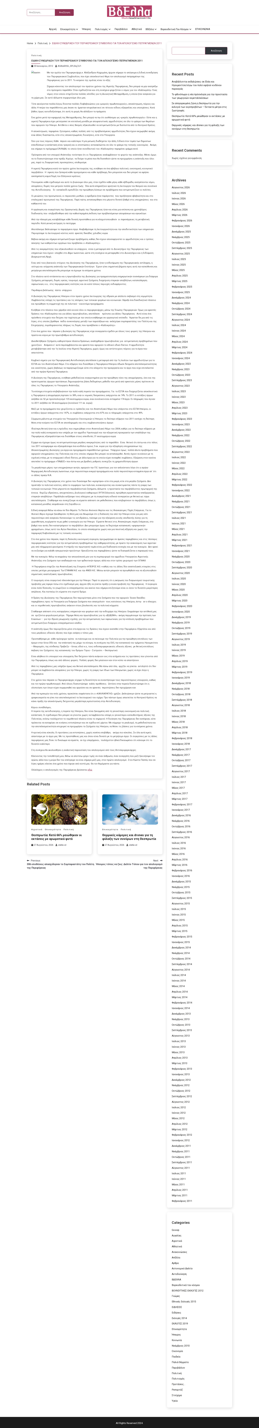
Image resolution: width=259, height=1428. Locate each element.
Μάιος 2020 (178, 589)
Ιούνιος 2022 (179, 462)
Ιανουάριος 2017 (181, 809)
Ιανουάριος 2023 (181, 424)
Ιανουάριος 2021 (181, 551)
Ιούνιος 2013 (179, 1046)
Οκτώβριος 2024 (181, 308)
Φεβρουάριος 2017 (182, 804)
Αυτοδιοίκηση (179, 1274)
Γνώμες (176, 1296)
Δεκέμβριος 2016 (181, 815)
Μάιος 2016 (178, 854)
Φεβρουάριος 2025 (182, 286)
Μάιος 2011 (178, 1184)
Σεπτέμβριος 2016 (182, 832)
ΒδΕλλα (150, 29)
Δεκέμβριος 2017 (181, 749)
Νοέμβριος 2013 (181, 1019)
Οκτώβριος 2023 (181, 374)
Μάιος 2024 (178, 336)
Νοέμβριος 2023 (181, 369)
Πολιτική (36, 55)
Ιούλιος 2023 (179, 391)
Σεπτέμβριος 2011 (182, 1162)
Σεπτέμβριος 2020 (182, 567)
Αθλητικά (137, 29)
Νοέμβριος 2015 (181, 887)
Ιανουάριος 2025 (181, 292)
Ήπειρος (86, 29)
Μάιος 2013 (178, 1052)
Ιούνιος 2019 (179, 650)
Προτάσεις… (178, 1384)
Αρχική (53, 29)
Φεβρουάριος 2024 (182, 352)
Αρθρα (175, 1263)
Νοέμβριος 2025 (181, 237)
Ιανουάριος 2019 (181, 677)
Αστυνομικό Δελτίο (182, 1268)
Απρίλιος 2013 (180, 1057)
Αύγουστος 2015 (181, 903)
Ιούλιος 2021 (179, 518)
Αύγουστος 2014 (181, 969)
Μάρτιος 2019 (179, 666)
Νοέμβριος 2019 (181, 622)
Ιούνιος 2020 (179, 584)
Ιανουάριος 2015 (181, 942)
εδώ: (90, 769)
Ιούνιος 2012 (179, 1112)
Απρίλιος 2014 (180, 991)
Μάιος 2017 (178, 787)
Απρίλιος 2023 (180, 407)
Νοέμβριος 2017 (181, 755)
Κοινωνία (177, 1340)
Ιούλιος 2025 (179, 259)
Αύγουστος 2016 (181, 837)
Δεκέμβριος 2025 (181, 231)
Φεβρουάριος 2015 (182, 936)
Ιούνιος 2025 (179, 264)
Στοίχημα (177, 1395)
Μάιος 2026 (178, 204)
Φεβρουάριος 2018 (182, 738)
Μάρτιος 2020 (179, 600)
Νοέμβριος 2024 (181, 303)
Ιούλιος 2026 (179, 193)
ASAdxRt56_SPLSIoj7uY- (70, 66)
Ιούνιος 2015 (179, 914)
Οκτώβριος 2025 (181, 242)
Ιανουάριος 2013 (181, 1074)
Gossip (175, 1230)
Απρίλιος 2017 (180, 793)
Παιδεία (176, 1356)
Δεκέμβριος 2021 (181, 496)
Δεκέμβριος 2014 (181, 947)
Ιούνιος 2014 (179, 980)
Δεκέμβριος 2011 (181, 1145)
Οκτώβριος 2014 (181, 958)
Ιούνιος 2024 (179, 330)
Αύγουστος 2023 (181, 385)
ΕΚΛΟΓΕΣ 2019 (180, 1323)
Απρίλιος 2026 (180, 209)
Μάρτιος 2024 (179, 347)
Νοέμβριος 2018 (181, 688)
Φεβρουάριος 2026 (182, 220)
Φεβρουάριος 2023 (182, 418)
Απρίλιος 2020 (180, 595)
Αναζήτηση (216, 51)
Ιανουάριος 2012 (181, 1140)
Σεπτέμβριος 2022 (182, 446)
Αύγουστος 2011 (181, 1167)
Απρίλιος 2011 (180, 1190)
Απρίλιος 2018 (180, 727)
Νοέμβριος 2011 (181, 1151)
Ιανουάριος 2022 (181, 490)
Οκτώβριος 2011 (181, 1157)
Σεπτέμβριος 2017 (182, 765)
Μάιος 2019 (178, 655)
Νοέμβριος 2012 (181, 1085)
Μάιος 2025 (178, 270)
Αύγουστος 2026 (181, 187)
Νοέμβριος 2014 (181, 953)
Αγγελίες (177, 1235)
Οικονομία (177, 1351)
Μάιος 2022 (178, 468)
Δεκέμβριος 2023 (181, 363)
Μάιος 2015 (178, 920)
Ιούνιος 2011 (179, 1179)
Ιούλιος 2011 (179, 1173)
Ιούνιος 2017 (179, 782)
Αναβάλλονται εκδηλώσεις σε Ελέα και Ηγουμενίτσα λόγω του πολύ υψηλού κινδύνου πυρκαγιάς (197, 85)
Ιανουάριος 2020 (181, 611)
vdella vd (62, 845)
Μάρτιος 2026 (179, 215)
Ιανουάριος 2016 (181, 876)
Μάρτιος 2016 (179, 865)
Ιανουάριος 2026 (181, 226)
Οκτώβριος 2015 (181, 892)
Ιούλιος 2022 (179, 457)
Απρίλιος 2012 (180, 1123)
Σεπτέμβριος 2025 (182, 248)
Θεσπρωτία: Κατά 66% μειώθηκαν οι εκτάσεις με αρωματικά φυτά (56, 837)
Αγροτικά (36, 829)
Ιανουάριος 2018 (181, 743)
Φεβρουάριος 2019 (182, 672)
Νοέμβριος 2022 (181, 435)
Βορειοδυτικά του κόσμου (175, 29)
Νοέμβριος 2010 (181, 1345)
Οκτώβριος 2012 (181, 1090)
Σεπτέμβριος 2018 (182, 699)
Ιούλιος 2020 (179, 578)
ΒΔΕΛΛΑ (176, 1279)
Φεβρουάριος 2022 (182, 484)
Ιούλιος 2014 (179, 975)
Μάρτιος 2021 (179, 540)
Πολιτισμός (101, 29)
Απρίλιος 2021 (180, 534)
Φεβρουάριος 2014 (182, 1002)
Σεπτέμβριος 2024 (182, 314)
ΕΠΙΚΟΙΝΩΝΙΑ (202, 29)
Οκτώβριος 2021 (181, 507)
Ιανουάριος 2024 (181, 358)
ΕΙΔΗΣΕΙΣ (177, 1307)
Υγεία (175, 1400)
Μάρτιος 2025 (179, 281)
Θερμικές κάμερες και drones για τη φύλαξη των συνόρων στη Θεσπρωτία (129, 837)
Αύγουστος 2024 (181, 319)
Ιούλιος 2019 (179, 644)
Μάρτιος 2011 (179, 1195)
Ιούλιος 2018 (179, 710)
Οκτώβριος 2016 (181, 826)
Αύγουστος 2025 (181, 253)
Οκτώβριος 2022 (181, 440)
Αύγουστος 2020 (181, 573)
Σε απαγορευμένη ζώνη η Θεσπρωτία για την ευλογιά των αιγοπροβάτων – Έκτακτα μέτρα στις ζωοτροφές (199, 107)
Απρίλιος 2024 (180, 341)
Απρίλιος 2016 (180, 859)
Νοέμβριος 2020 (181, 556)
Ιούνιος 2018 (179, 716)
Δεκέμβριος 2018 (181, 683)
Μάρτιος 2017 (179, 799)
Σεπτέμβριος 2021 (182, 512)
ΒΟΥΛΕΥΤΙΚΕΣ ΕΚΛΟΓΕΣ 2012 (188, 1290)
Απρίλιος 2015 (180, 925)
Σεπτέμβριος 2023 (182, 380)
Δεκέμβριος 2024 (181, 297)
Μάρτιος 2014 (179, 997)
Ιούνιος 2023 (179, 396)
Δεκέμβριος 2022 (181, 429)
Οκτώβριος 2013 (181, 1024)
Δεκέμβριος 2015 (181, 881)
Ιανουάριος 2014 (181, 1008)
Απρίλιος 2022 (180, 474)
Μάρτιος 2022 (179, 479)
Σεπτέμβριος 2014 (182, 964)
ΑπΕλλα (176, 1257)
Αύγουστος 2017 (181, 771)
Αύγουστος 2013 (181, 1035)
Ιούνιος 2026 (179, 198)
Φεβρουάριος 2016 (182, 870)
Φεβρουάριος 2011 (182, 1201)
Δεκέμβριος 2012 (181, 1079)
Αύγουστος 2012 (181, 1101)
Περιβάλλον (121, 29)
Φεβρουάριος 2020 (182, 606)
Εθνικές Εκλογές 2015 (184, 1301)
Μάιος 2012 (178, 1118)
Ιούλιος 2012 (179, 1107)
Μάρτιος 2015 (179, 931)
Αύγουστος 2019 (181, 639)
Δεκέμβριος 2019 (181, 617)
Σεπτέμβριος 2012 (182, 1096)
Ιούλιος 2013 (179, 1041)
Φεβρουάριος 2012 (182, 1134)
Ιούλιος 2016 (179, 843)
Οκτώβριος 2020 (181, 562)
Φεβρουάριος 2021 (182, 545)
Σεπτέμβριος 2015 (182, 898)
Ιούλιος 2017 (179, 777)
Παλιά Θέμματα (180, 1362)
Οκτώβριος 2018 (181, 694)
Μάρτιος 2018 (179, 732)
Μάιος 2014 (178, 986)
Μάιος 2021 (178, 529)
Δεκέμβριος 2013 (181, 1013)
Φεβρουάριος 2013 (182, 1068)
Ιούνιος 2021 (179, 523)
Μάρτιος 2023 (179, 413)
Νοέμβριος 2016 (181, 821)
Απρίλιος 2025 (180, 275)
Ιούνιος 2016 (179, 848)
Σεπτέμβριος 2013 (182, 1030)
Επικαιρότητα (67, 29)
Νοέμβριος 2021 (181, 501)
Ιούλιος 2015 (179, 909)
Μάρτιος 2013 (179, 1063)
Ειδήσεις (176, 1312)
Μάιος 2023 (178, 402)
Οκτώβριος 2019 (181, 628)
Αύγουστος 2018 (181, 705)
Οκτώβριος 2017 (181, 760)
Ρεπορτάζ (177, 1389)
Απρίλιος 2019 (180, 661)
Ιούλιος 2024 (179, 325)
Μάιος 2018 (178, 721)
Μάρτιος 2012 (179, 1129)
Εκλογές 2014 (179, 1318)
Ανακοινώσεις (179, 1252)
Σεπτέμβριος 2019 (182, 633)
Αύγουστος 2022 (181, 452)
